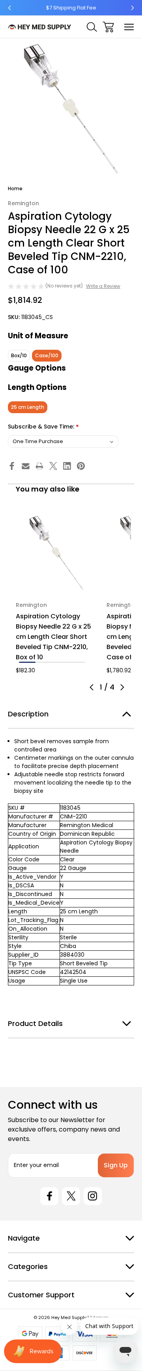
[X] (53, 466)
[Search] (92, 27)
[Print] (39, 466)
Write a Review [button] (103, 286)
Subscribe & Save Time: (43, 427)
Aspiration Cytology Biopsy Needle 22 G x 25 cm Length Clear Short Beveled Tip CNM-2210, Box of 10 (53, 637)
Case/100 (46, 355)
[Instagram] (93, 1196)
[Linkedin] (67, 466)
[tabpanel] (56, 593)
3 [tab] (60, 662)
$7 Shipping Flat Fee (71, 7)
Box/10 (19, 355)
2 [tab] (44, 662)
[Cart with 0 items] (108, 27)
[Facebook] (12, 466)
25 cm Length (27, 407)
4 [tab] (77, 662)
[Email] (26, 466)
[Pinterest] (81, 466)
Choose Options (56, 583)
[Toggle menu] (129, 27)
